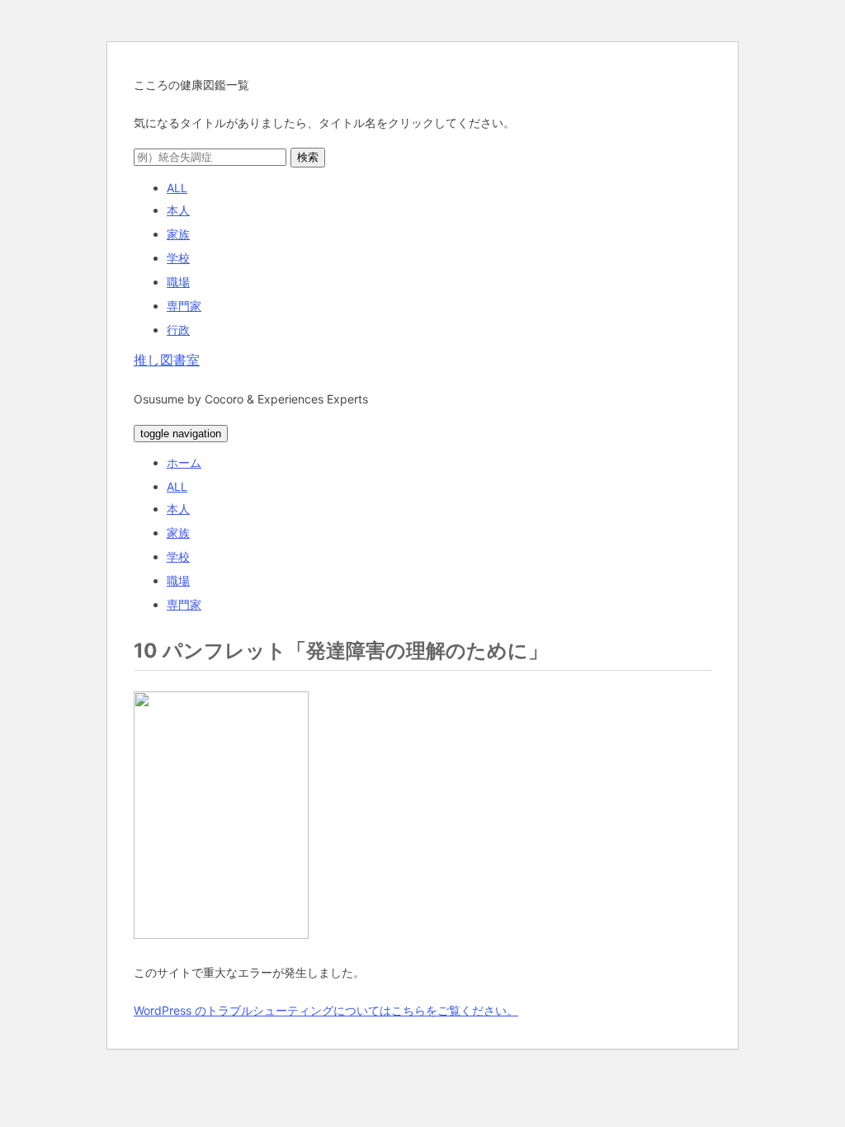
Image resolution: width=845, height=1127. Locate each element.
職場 (178, 282)
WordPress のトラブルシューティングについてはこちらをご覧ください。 (326, 1010)
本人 (178, 210)
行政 (178, 330)
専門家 (184, 306)
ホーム (184, 462)
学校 (178, 258)
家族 (178, 234)
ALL (177, 188)
